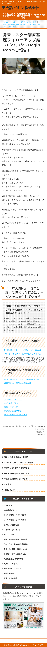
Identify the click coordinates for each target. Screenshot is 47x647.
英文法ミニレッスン (13, 399)
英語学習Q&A (9, 573)
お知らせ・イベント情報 (27, 22)
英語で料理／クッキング (13, 569)
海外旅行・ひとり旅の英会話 (15, 554)
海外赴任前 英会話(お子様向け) (23, 16)
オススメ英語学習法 (13, 411)
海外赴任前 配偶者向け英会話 (16, 457)
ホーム (5, 22)
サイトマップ (38, 645)
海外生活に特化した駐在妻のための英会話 (22, 350)
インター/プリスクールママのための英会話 (22, 354)
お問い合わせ (9, 490)
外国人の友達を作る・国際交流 (15, 539)
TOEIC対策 (8, 505)
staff (13, 22)
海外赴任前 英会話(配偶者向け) (9, 16)
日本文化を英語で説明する (15, 415)
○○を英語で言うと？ (13, 403)
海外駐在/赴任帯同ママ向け (14, 559)
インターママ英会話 (38, 16)
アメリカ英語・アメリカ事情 (15, 515)
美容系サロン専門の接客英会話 (17, 383)
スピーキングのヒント (12, 530)
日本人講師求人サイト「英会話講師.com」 (22, 379)
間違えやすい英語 (12, 407)
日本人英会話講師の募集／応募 (16, 474)
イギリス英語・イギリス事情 (15, 520)
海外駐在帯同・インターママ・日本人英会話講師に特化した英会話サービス (23, 2)
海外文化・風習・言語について (15, 549)
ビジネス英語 (9, 535)
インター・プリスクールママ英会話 (18, 463)
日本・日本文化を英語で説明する (16, 544)
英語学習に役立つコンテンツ (16, 479)
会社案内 (7, 484)
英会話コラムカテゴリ (23, 499)
